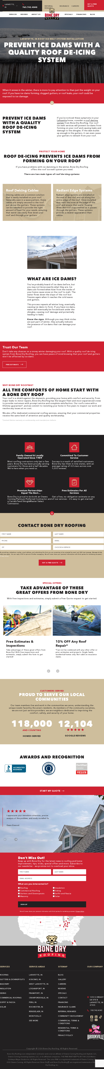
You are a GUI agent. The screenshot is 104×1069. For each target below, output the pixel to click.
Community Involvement (70, 1016)
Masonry (24, 896)
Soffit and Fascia (63, 893)
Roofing (24, 888)
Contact (63, 998)
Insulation (60, 888)
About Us (36, 14)
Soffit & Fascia (7, 1002)
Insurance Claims (67, 1007)
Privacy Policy (4, 556)
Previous (48, 671)
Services (13, 14)
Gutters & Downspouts (12, 979)
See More (33, 1020)
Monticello (35, 1016)
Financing (81, 14)
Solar (57, 896)
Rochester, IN (36, 1007)
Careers (75, 6)
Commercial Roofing (30, 891)
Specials (69, 14)
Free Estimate (12, 364)
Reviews (24, 14)
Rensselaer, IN (36, 1011)
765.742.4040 (96, 1010)
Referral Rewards (49, 7)
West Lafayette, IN (38, 984)
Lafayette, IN (35, 975)
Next (57, 671)
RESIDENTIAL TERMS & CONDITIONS (68, 1029)
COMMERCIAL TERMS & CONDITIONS (68, 1022)
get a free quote (92, 5)
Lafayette (62, 120)
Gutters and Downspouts (32, 893)
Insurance (64, 6)
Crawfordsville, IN (38, 998)
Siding (58, 891)
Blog (92, 14)
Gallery (62, 979)
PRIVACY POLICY (65, 1035)
